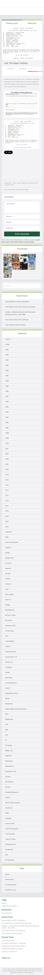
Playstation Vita (10, 771)
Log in (7, 874)
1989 (7, 386)
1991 (7, 396)
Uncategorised (10, 844)
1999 (7, 438)
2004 (7, 459)
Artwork (8, 584)
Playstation (9, 761)
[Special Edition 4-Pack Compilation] (7, 255)
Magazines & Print (11, 693)
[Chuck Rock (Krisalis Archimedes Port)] (32, 263)
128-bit (7, 339)
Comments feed (10, 884)
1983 (7, 355)
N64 (6, 724)
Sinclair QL (8, 808)
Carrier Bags (9, 631)
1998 (7, 433)
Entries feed (9, 879)
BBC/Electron (9, 610)
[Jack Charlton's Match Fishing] (7, 263)
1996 (7, 422)
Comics (7, 646)
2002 (7, 454)
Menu (40, 11)
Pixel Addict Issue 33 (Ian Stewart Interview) (20, 307)
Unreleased (9, 849)
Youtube (8, 963)
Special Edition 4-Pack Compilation (17, 301)
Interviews (8, 677)
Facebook (30, 73)
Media (24, 183)
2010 (7, 474)
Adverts (8, 547)
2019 (7, 516)
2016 (7, 500)
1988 (7, 381)
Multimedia (9, 719)
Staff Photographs (11, 828)
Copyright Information (9, 906)
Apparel (8, 568)
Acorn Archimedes (11, 542)
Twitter (40, 73)
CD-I (6, 636)
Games (19, 183)
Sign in (34, 11)
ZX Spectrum (9, 860)
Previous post (12, 23)
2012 (7, 480)
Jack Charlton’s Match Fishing (15, 325)
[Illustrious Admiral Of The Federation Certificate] (7, 271)
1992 (7, 401)
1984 (7, 360)
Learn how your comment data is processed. (21, 241)
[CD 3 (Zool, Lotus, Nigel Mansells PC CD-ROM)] (24, 263)
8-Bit (7, 537)
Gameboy (8, 667)
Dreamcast (9, 662)
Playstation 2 (9, 766)
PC (6, 740)
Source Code (9, 823)
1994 (7, 412)
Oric (6, 735)
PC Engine (8, 745)
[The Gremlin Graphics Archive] (22, 4)
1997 (7, 427)
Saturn (7, 797)
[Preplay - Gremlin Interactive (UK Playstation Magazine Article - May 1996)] (24, 255)
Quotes (7, 787)
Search (9, 11)
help (13, 189)
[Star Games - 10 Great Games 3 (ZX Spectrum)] (16, 263)
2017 (7, 506)
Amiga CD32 (9, 558)
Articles (7, 578)
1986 (14, 183)
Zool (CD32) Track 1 (8, 940)
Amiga (7, 552)
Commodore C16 (11, 657)
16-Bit (7, 344)
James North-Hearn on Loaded (12, 949)
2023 (7, 521)
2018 (7, 511)
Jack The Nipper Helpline (16, 63)
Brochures (8, 620)
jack (22, 189)
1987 (7, 375)
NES (6, 729)
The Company (10, 834)
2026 (7, 526)
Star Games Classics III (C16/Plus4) (16, 319)
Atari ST (8, 599)
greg (9, 189)
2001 (7, 448)
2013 (7, 485)
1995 (7, 417)
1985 (7, 365)
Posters (8, 776)
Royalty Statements (12, 792)
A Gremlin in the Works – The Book (14, 943)
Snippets (8, 818)
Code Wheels (9, 641)
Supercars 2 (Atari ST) (9, 951)
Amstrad (8, 563)
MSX (6, 714)
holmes (17, 189)
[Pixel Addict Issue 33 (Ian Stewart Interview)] (16, 255)
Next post (32, 23)
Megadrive (9, 703)
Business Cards (10, 625)
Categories (3, 11)
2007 (7, 469)
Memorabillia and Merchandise (15, 709)
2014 (7, 490)
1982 (7, 349)
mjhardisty (22, 68)
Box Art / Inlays (10, 615)
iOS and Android (11, 683)
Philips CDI (8, 750)
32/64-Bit (8, 532)
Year (12, 185)
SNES (7, 813)
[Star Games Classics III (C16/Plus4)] (32, 255)
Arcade (7, 573)
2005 (7, 464)
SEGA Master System (12, 802)
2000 (7, 443)
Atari (7, 589)
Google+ (35, 73)
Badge (7, 605)
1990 (7, 391)
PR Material (30, 183)
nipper (26, 189)
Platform (8, 756)
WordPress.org (10, 890)
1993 (7, 407)
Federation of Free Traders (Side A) (14, 946)
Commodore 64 (10, 651)
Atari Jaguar (9, 594)
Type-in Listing (10, 839)
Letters (7, 688)
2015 (7, 495)
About (4, 903)
